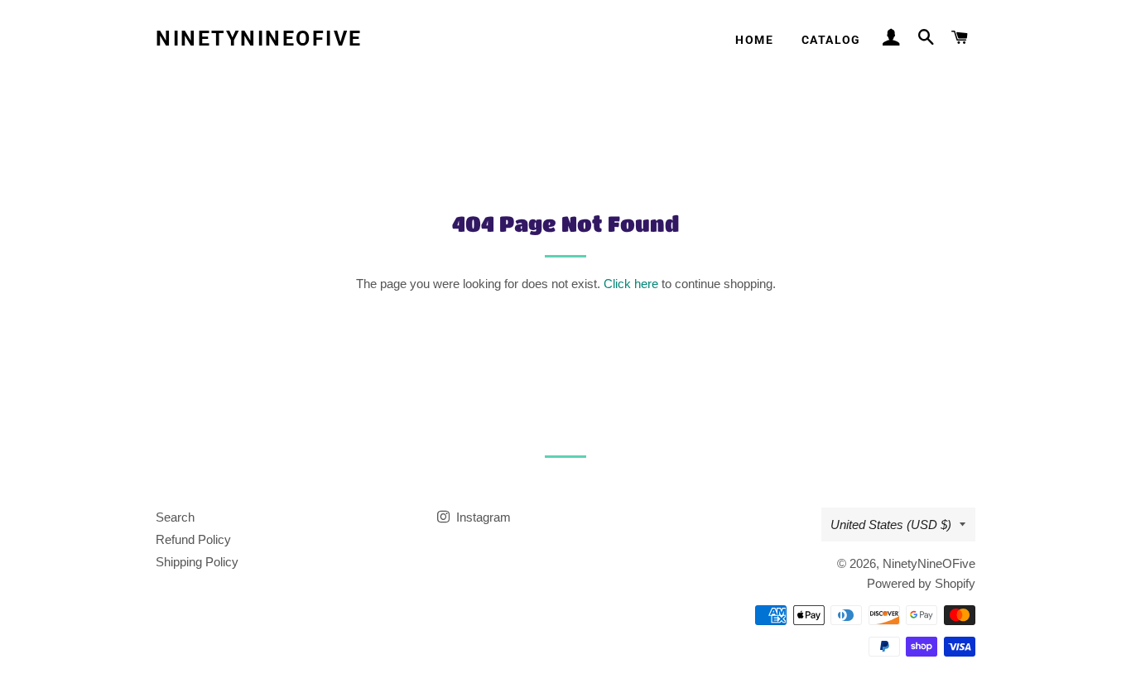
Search (175, 517)
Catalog (831, 39)
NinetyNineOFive (259, 38)
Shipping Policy (197, 562)
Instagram (482, 517)
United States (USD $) (890, 524)
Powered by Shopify (921, 583)
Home (754, 39)
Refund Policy (193, 539)
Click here (631, 284)
